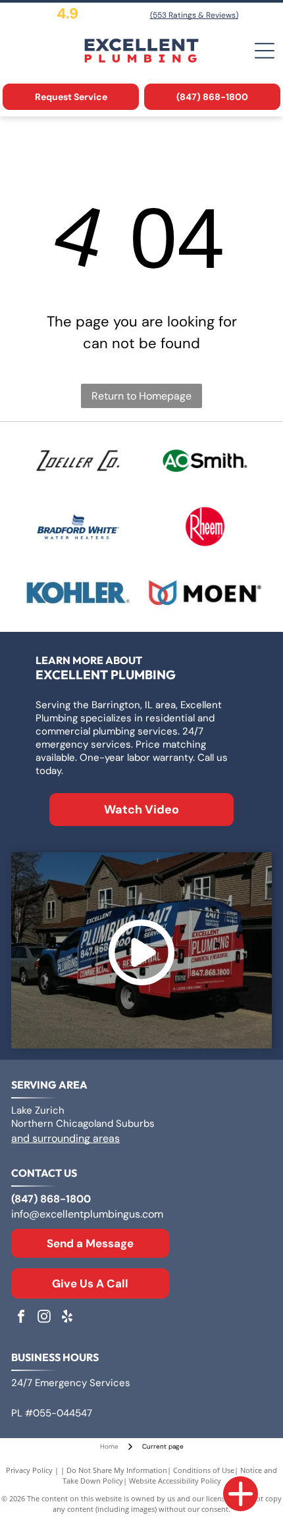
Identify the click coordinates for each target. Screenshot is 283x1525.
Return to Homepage (141, 396)
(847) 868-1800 (51, 1199)
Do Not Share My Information (116, 1470)
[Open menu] (264, 51)
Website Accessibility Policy (175, 1481)
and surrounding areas (65, 1138)
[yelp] (67, 1318)
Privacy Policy (29, 1470)
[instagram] (44, 1318)
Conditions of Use (203, 1470)
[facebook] (21, 1318)
